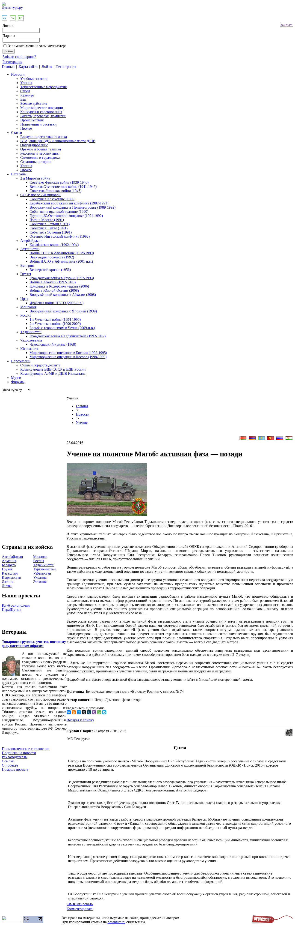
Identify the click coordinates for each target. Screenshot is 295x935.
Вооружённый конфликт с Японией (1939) (63, 311)
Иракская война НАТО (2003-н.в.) (56, 303)
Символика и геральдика (40, 157)
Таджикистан (30, 332)
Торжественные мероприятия (43, 87)
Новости (18, 74)
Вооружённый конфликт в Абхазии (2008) (63, 295)
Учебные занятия (33, 79)
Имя (70, 904)
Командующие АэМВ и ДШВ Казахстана (53, 373)
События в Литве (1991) (49, 228)
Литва (7, 586)
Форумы (17, 382)
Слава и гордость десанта (40, 365)
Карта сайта (28, 67)
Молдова (40, 557)
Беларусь (9, 565)
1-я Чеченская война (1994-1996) (55, 319)
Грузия (25, 274)
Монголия (28, 307)
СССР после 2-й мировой (40, 195)
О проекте (10, 765)
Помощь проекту (15, 769)
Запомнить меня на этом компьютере (37, 46)
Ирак (24, 299)
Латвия (7, 582)
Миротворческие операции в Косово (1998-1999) (68, 357)
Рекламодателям (14, 757)
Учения (26, 83)
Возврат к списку (80, 720)
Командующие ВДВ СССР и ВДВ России (53, 369)
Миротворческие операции (41, 108)
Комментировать (80, 909)
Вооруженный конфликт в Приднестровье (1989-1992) (72, 207)
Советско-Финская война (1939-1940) (59, 182)
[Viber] (94, 712)
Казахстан (10, 573)
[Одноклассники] (74, 712)
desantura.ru (116, 922)
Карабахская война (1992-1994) (54, 245)
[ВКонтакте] (69, 712)
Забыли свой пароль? (19, 57)
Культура (27, 95)
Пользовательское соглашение (25, 749)
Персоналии (20, 361)
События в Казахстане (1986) (52, 199)
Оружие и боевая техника (40, 149)
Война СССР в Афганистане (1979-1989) (62, 253)
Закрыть (286, 25)
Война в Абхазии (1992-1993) (53, 282)
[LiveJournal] (89, 712)
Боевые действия (33, 103)
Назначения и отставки (38, 124)
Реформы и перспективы (39, 153)
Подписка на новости (19, 753)
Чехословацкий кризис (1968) (53, 344)
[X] (84, 712)
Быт (23, 99)
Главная (8, 67)
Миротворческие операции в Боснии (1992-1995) (68, 353)
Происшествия (32, 120)
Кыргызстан (11, 577)
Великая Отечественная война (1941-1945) (63, 187)
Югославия (29, 349)
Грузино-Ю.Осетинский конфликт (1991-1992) (66, 216)
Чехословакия (31, 340)
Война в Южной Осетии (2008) (54, 290)
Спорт (25, 91)
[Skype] (104, 712)
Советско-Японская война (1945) (55, 191)
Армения (9, 561)
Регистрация (12, 62)
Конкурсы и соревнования (41, 112)
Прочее (26, 128)
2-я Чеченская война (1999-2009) (55, 324)
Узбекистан (42, 573)
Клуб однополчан (16, 605)
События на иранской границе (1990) (59, 211)
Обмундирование (34, 145)
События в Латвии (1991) (50, 224)
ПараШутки (11, 609)
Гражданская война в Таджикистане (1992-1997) (68, 336)
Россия (25, 315)
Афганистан (29, 249)
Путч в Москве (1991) (47, 220)
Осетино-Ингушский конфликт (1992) (60, 236)
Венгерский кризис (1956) (50, 270)
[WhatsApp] (99, 712)
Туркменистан (44, 569)
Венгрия (27, 265)
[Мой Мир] (79, 712)
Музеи (16, 378)
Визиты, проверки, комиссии (43, 116)
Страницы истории (35, 162)
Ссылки (8, 761)
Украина (40, 577)
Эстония (40, 582)
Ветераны (19, 174)
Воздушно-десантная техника (43, 137)
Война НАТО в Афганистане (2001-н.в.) (61, 261)
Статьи (16, 133)
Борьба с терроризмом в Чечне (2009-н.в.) (62, 328)
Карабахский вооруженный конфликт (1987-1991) (69, 203)
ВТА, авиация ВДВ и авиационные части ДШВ (57, 141)
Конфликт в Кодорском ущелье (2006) (59, 286)
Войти (47, 67)
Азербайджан (30, 241)
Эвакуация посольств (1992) (52, 257)
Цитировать (83, 904)
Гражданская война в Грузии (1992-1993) (62, 278)
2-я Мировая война (35, 178)
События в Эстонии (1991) (51, 232)
